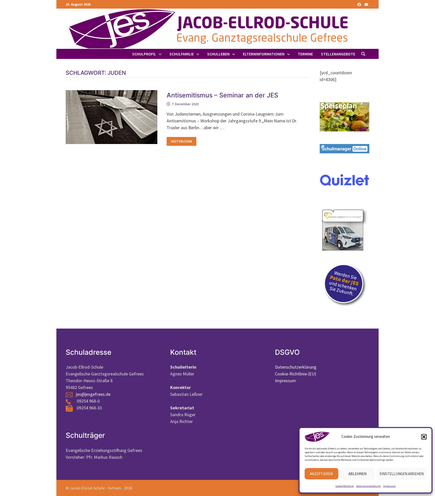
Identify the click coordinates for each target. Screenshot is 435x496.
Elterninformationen (263, 53)
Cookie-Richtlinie (345, 486)
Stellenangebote (338, 53)
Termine (305, 53)
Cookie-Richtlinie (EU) (295, 374)
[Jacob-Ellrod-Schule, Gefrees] (207, 28)
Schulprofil (144, 53)
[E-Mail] (366, 4)
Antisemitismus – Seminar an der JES (222, 95)
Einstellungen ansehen (402, 473)
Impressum (389, 486)
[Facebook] (359, 4)
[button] (423, 436)
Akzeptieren (321, 473)
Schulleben (218, 53)
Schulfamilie (181, 53)
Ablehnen (357, 473)
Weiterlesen (183, 141)
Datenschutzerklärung (368, 486)
